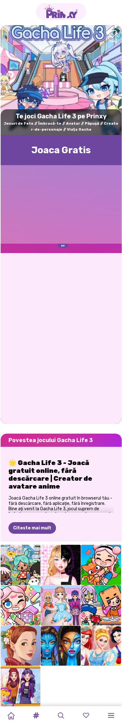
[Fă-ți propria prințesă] (101, 646)
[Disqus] (61, 337)
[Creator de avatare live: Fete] (61, 565)
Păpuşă (92, 123)
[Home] (11, 715)
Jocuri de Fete (18, 123)
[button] (36, 715)
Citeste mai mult (32, 528)
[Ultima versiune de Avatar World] (21, 605)
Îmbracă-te (49, 123)
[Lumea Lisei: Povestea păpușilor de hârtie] (61, 605)
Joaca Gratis (61, 150)
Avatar (73, 123)
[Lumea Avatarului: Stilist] (101, 565)
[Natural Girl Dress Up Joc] (21, 646)
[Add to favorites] (112, 36)
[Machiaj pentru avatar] (61, 646)
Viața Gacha (79, 129)
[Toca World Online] (21, 565)
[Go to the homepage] (61, 11)
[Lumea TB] (101, 605)
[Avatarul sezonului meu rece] (21, 686)
